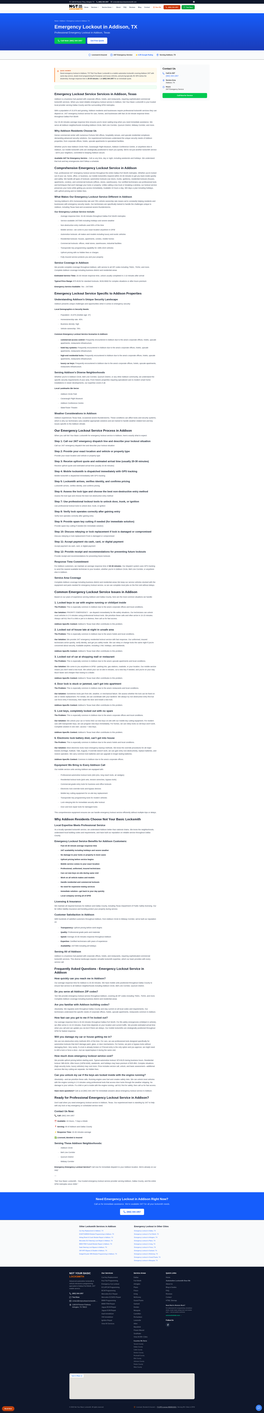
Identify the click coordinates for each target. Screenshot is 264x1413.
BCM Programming (108, 1290)
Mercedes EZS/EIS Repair (111, 1297)
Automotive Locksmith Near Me (178, 1281)
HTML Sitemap (171, 1300)
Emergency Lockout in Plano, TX (144, 1240)
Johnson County (139, 1361)
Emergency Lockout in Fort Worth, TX (146, 1234)
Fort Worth (137, 1281)
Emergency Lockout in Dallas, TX (145, 1231)
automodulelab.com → (174, 1315)
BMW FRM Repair (108, 1304)
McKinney (137, 1297)
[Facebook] (194, 2)
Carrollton (137, 1314)
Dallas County (138, 1347)
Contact (147, 7)
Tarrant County (138, 1344)
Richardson (138, 1317)
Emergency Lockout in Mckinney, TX (146, 1254)
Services (94, 7)
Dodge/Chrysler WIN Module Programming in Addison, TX (98, 1254)
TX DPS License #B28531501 (166, 1407)
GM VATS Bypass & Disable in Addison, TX (93, 1250)
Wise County (138, 1367)
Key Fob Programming (109, 1281)
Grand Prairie (138, 1300)
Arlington (137, 1284)
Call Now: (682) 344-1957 (71, 41)
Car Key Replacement (109, 1277)
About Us (169, 1284)
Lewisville (137, 1320)
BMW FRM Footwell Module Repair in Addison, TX (95, 1244)
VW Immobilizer (107, 1317)
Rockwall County (139, 1355)
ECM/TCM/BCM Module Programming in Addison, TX (96, 1234)
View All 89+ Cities (140, 1337)
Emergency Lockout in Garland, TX (145, 1250)
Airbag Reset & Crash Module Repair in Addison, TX (96, 1237)
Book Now (8, 1408)
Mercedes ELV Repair (109, 1294)
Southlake (137, 1333)
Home (86, 7)
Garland (137, 1304)
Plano (136, 1287)
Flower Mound (139, 1330)
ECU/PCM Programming (110, 1287)
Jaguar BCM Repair (108, 1307)
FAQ (124, 7)
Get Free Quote (97, 41)
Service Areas (106, 7)
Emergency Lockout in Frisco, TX (145, 1247)
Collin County (138, 1350)
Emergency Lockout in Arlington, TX (145, 1237)
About (118, 7)
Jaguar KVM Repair (108, 1310)
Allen (135, 1324)
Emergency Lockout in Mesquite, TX (146, 1260)
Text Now (189, 7)
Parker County (138, 1364)
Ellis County (137, 1358)
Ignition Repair (106, 1320)
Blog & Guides (171, 1287)
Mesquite (137, 1310)
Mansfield (137, 1327)
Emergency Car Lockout (110, 1284)
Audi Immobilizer (107, 1314)
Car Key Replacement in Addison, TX (91, 1231)
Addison (62, 21)
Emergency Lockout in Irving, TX (144, 1244)
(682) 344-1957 (173, 7)
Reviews (132, 7)
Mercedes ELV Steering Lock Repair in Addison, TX (96, 1240)
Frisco (136, 1290)
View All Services (107, 1324)
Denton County (138, 1352)
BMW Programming (108, 1300)
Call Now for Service (185, 95)
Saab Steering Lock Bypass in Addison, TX (93, 1247)
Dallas (136, 1277)
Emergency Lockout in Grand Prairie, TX (147, 1257)
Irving (136, 1294)
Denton (136, 1307)
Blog (139, 7)
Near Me (158, 7)
